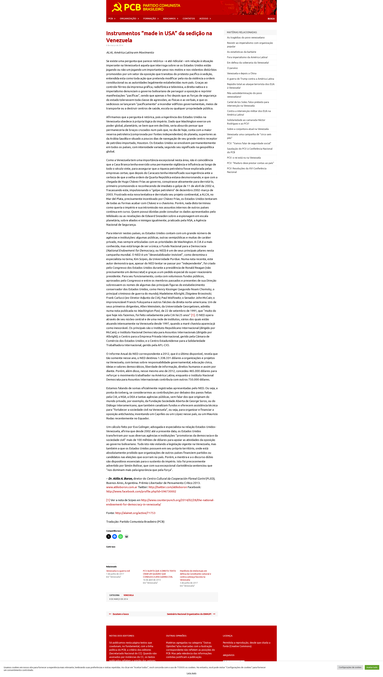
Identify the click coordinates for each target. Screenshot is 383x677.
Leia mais (191, 673)
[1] (193, 315)
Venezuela (129, 595)
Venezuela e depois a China (241, 73)
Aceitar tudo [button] (372, 667)
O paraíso (232, 68)
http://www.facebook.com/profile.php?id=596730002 (141, 491)
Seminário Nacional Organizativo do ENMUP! (189, 614)
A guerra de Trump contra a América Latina (250, 78)
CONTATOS (189, 18)
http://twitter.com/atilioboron (168, 487)
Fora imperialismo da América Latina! (247, 57)
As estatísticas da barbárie (241, 52)
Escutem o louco (121, 614)
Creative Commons (240, 646)
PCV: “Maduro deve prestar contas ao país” (250, 163)
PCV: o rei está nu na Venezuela (244, 157)
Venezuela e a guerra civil (118, 571)
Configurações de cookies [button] (350, 667)
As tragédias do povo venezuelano (246, 37)
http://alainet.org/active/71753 (135, 513)
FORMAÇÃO (149, 18)
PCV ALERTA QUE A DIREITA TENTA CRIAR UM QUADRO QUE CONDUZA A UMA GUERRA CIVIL (159, 574)
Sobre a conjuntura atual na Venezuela (248, 129)
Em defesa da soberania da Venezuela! (248, 62)
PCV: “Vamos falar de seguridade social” (249, 143)
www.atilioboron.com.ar (121, 487)
